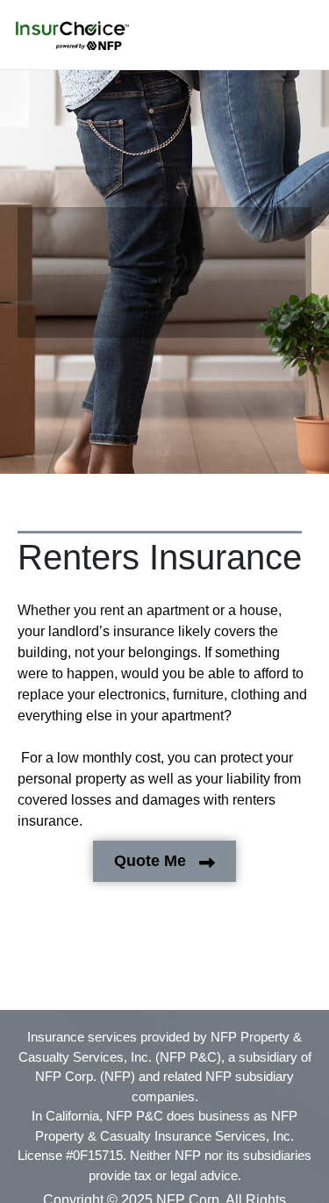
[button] (72, 36)
